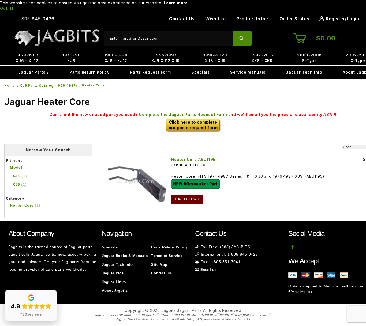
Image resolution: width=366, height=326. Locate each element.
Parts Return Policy (89, 72)
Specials (200, 72)
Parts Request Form (150, 72)
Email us (208, 270)
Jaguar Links (114, 282)
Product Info (252, 18)
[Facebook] (292, 246)
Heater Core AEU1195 (193, 159)
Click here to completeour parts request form (193, 124)
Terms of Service (166, 256)
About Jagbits (115, 291)
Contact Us (182, 18)
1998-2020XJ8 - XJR (215, 58)
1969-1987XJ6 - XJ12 (27, 58)
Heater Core (93, 85)
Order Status (294, 18)
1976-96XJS (71, 58)
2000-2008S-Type (309, 58)
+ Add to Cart (186, 199)
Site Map (159, 265)
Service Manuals (248, 72)
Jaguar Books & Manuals (125, 256)
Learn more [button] (176, 3)
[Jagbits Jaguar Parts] (56, 38)
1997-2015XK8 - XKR (262, 58)
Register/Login (341, 18)
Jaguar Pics (113, 273)
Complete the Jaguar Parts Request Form (183, 114)
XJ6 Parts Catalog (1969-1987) (48, 86)
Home (9, 86)
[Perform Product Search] (242, 38)
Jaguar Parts (32, 72)
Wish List (215, 18)
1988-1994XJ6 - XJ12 (115, 58)
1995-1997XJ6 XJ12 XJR (165, 58)
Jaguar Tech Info (304, 72)
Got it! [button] (6, 8)
